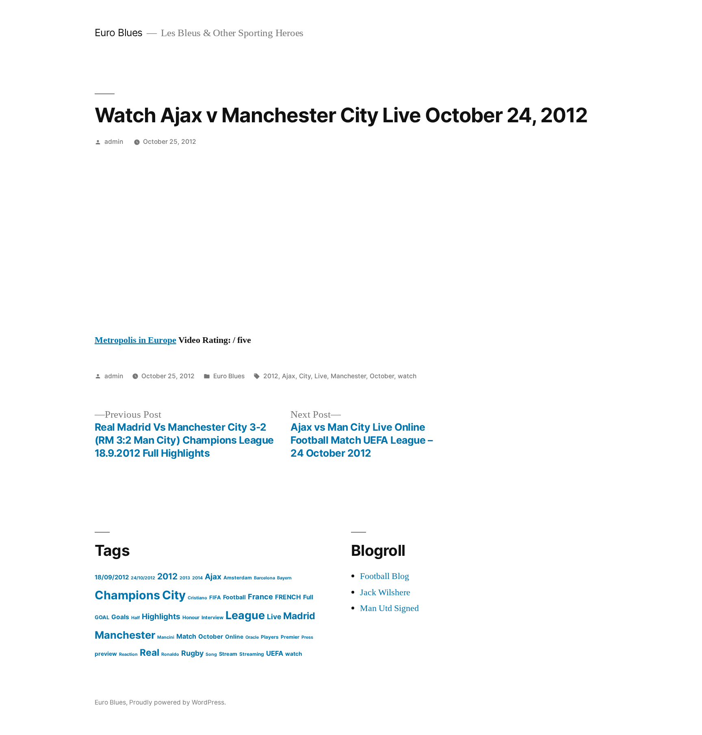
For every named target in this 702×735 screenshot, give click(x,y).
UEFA (274, 653)
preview (106, 653)
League (245, 615)
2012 (270, 376)
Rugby (192, 653)
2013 (185, 578)
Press (307, 637)
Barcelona (264, 578)
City (305, 376)
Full (308, 597)
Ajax (288, 376)
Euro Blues (119, 32)
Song (211, 654)
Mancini (165, 637)
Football (234, 597)
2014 (197, 578)
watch (407, 376)
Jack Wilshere (385, 592)
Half (135, 617)
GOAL (102, 617)
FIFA (215, 597)
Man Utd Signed (389, 608)
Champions (127, 595)
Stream (228, 654)
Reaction (128, 654)
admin (113, 141)
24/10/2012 (143, 578)
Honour (190, 617)
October (382, 376)
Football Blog (384, 576)
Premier (290, 637)
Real (149, 652)
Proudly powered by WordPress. (177, 702)
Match (186, 636)
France (260, 596)
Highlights (161, 616)
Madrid (299, 616)
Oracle (252, 637)
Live (320, 376)
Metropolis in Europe (135, 340)
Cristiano (197, 598)
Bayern (284, 578)
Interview (212, 617)
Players (270, 637)
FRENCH (288, 597)
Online (234, 636)
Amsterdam (237, 578)
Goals (120, 617)
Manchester (348, 376)
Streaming (251, 654)
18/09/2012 (112, 577)
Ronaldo (170, 654)
